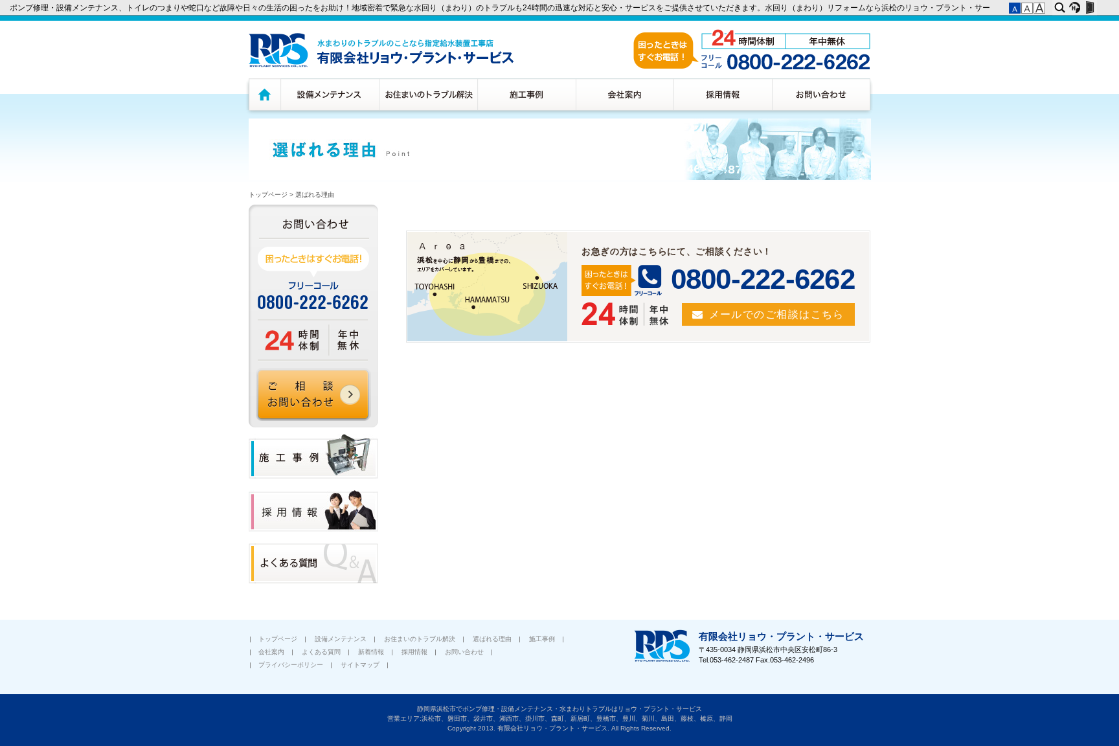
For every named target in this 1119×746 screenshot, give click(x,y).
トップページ (262, 94)
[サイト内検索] (1059, 8)
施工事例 (526, 94)
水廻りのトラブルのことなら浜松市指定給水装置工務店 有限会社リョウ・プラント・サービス (381, 50)
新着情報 (371, 651)
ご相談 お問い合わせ (313, 394)
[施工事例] (313, 475)
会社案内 (624, 94)
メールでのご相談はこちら (776, 314)
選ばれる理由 (314, 194)
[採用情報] (313, 529)
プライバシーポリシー (290, 664)
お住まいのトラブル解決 (428, 94)
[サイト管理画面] (1089, 8)
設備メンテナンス (329, 94)
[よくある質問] (313, 580)
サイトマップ (360, 664)
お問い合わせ (823, 94)
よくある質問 (321, 651)
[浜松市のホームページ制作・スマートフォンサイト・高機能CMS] (1074, 8)
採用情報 (722, 94)
